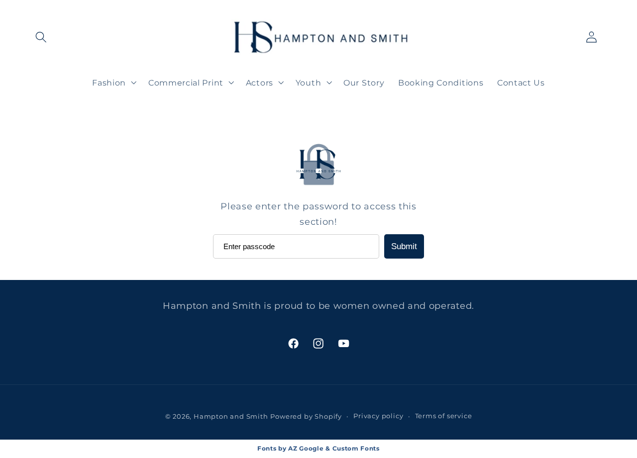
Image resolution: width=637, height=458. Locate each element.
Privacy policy (378, 416)
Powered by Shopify (306, 416)
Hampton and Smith (231, 416)
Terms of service (443, 416)
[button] (41, 37)
